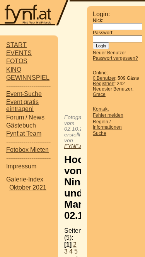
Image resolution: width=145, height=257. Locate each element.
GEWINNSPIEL (27, 77)
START (16, 45)
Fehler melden (108, 115)
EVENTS (19, 53)
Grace (99, 94)
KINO (13, 69)
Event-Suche (24, 94)
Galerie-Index (24, 179)
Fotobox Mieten (27, 149)
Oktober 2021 (27, 187)
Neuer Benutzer (109, 52)
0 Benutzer (104, 78)
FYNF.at (74, 146)
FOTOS (16, 61)
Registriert (103, 83)
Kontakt (101, 109)
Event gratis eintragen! (22, 105)
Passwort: (103, 32)
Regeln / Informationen (107, 124)
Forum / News (25, 117)
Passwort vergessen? (115, 58)
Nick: (98, 20)
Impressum (21, 166)
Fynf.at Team (23, 133)
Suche (99, 133)
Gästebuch (21, 125)
